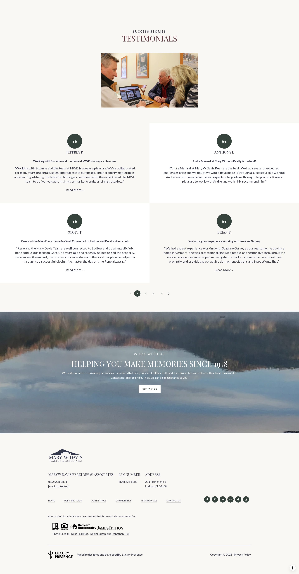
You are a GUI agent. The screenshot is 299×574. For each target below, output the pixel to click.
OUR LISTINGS (98, 500)
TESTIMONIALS (149, 500)
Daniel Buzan (98, 533)
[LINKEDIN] (223, 499)
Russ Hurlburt (79, 533)
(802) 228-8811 (57, 481)
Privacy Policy (242, 554)
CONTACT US (173, 500)
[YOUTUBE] (230, 499)
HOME (51, 500)
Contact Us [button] (149, 389)
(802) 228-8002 (128, 481)
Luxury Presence (132, 554)
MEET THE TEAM (73, 500)
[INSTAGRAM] (215, 499)
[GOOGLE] (238, 499)
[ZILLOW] (246, 499)
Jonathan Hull (120, 533)
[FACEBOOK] (207, 499)
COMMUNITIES (123, 500)
